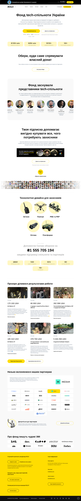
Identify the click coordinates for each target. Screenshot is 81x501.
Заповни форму (13, 490)
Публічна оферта (34, 498)
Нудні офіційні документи (55, 484)
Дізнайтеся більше (64, 423)
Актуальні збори (40, 69)
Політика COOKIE (42, 498)
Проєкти (26, 6)
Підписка (31, 6)
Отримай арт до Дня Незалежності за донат (24, 2)
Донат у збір (70, 2)
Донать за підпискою (50, 31)
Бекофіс (42, 6)
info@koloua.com (51, 471)
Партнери (36, 6)
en (15, 6)
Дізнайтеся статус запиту (25, 461)
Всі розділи (60, 6)
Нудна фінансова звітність (34, 361)
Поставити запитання (14, 479)
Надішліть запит (13, 461)
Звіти (46, 6)
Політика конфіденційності (24, 498)
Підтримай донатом (31, 31)
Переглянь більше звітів (16, 361)
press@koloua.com (51, 478)
